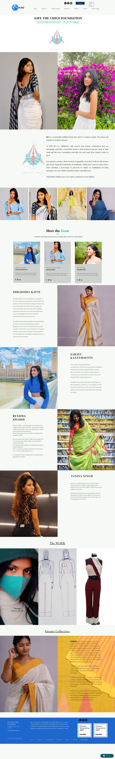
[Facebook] (68, 3)
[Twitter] (18, 279)
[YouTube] (71, 3)
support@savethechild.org (13, 730)
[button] (44, 8)
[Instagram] (65, 3)
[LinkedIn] (20, 279)
